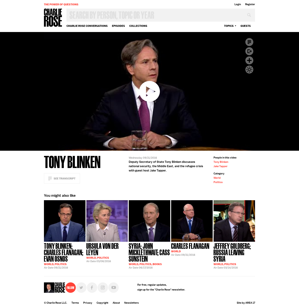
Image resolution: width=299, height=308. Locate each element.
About (116, 303)
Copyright (102, 303)
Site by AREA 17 (246, 303)
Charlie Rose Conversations (87, 26)
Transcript (249, 42)
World (217, 178)
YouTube (113, 287)
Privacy (87, 303)
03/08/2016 (102, 252)
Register (250, 4)
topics (229, 26)
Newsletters (131, 303)
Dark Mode (249, 70)
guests (246, 26)
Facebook (92, 287)
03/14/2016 (232, 255)
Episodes (118, 26)
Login (237, 4)
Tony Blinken (221, 162)
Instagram (103, 287)
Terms (75, 303)
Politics (218, 182)
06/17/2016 (149, 255)
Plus (249, 60)
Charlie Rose (53, 17)
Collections (138, 26)
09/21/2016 (63, 255)
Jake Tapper (221, 166)
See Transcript (64, 178)
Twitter (81, 287)
